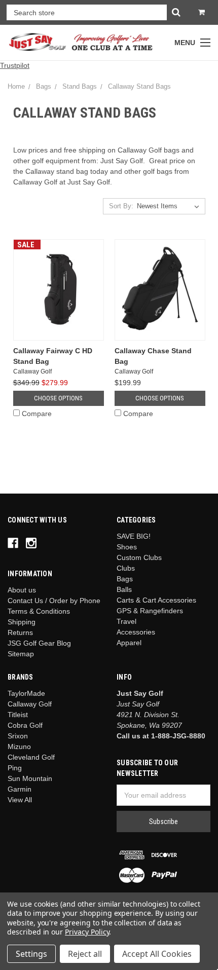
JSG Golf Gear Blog (39, 643)
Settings (31, 953)
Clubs (126, 568)
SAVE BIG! (134, 536)
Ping (15, 768)
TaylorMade (26, 693)
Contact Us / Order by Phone (54, 600)
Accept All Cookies (157, 953)
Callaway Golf (30, 704)
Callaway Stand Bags (139, 86)
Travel (126, 621)
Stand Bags (79, 86)
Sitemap (21, 654)
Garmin (19, 789)
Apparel (129, 643)
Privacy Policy (87, 932)
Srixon (18, 736)
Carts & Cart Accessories (156, 600)
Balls (124, 589)
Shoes (127, 547)
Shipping (21, 622)
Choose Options (58, 398)
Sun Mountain (30, 778)
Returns (20, 632)
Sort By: (121, 206)
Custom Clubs (139, 557)
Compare (37, 413)
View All (20, 800)
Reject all (85, 953)
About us (22, 590)
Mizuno (19, 746)
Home (16, 86)
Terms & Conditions (39, 611)
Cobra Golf (25, 725)
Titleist (18, 715)
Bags (43, 86)
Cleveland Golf (31, 757)
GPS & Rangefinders (150, 611)
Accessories (136, 632)
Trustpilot (14, 65)
